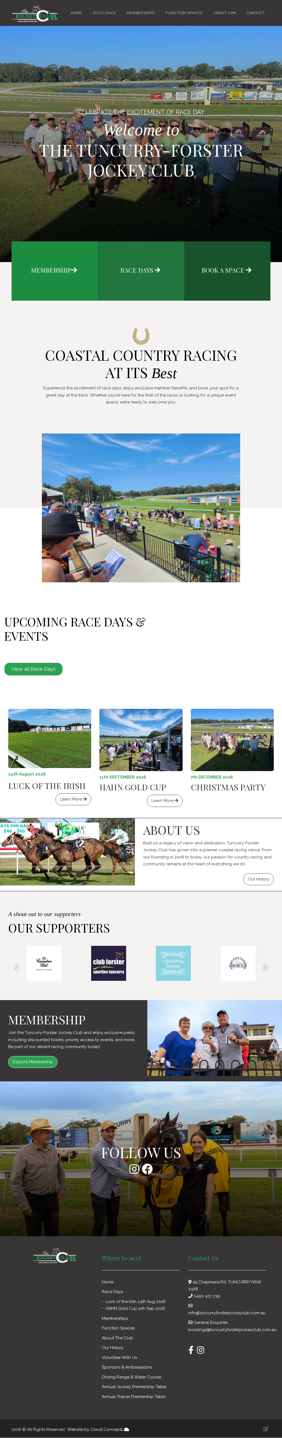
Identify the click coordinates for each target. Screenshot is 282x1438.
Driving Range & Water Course (131, 1377)
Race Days (104, 13)
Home (76, 13)
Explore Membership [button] (33, 1061)
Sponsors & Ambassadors (127, 1367)
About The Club (118, 1337)
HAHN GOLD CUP (132, 787)
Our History (113, 1347)
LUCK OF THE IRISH (47, 785)
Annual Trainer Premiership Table (134, 1396)
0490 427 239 (206, 1296)
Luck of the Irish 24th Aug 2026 (136, 1301)
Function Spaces (184, 13)
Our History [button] (258, 879)
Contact (256, 13)
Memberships (141, 13)
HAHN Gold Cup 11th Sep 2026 (135, 1308)
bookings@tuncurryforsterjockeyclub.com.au (232, 1329)
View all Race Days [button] (33, 669)
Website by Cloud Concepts (95, 1429)
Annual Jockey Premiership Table (134, 1386)
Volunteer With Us (120, 1357)
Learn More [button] (71, 799)
